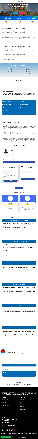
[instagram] (9, 430)
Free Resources (4, 402)
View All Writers (19, 188)
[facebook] (3, 430)
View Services (22, 12)
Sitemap (21, 411)
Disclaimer (21, 412)
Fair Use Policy (22, 406)
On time (4, 372)
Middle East (21, 402)
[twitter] (5, 430)
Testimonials (22, 414)
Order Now (15, 12)
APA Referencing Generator (6, 405)
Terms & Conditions (23, 409)
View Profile (10, 183)
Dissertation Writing (5, 400)
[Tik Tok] (14, 430)
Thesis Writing (4, 407)
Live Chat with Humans (6, 437)
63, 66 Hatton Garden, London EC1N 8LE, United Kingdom (10, 420)
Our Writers (21, 404)
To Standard (5, 375)
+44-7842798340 (6, 422)
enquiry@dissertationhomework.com (9, 425)
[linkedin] (7, 430)
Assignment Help (4, 408)
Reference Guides (5, 399)
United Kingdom (22, 399)
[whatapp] (35, 17)
